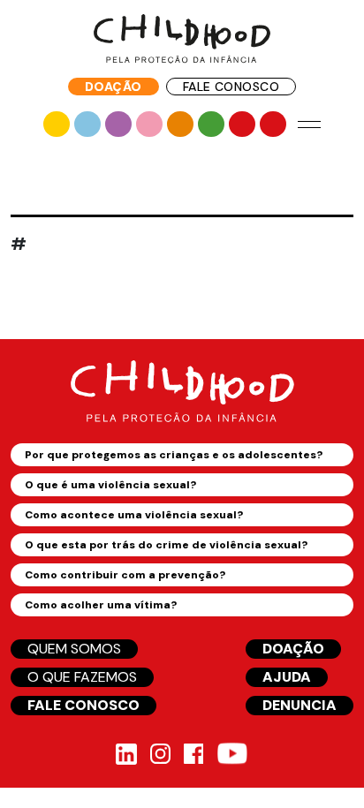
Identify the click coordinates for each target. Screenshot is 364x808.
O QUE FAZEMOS (82, 677)
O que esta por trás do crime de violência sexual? (166, 545)
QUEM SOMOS (74, 648)
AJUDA (286, 677)
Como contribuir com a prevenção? (125, 575)
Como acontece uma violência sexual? (134, 515)
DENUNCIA (299, 705)
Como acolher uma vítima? (101, 605)
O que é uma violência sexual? (110, 485)
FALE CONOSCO (231, 86)
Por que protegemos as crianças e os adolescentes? (173, 455)
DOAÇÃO (113, 86)
